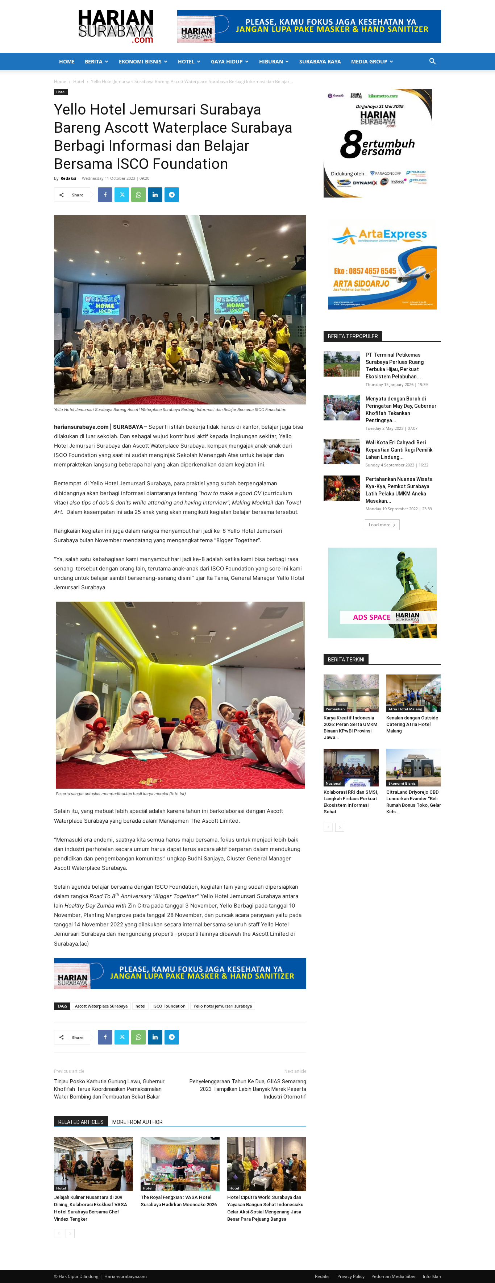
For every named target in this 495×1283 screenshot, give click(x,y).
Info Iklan (432, 1276)
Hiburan (271, 61)
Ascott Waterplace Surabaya (101, 1006)
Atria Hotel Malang (405, 708)
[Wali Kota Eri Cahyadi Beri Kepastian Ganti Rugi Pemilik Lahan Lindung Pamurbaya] (342, 451)
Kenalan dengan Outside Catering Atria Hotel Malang (412, 724)
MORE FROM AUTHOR (137, 1122)
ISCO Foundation (169, 1006)
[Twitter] (122, 194)
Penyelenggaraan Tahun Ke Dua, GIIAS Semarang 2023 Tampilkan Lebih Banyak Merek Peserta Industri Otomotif (248, 1089)
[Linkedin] (155, 194)
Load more (380, 525)
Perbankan (335, 708)
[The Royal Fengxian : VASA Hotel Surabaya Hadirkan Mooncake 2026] (180, 1164)
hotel (140, 1006)
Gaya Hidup (227, 61)
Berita (94, 61)
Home (67, 61)
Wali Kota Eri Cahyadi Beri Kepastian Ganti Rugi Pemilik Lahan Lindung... (399, 450)
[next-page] (70, 1233)
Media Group (369, 61)
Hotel (186, 61)
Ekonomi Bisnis (140, 61)
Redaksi (68, 178)
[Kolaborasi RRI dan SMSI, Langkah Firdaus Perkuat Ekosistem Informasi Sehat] (351, 767)
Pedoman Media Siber (393, 1276)
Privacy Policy (351, 1276)
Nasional (333, 783)
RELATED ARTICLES (81, 1122)
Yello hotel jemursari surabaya (223, 1006)
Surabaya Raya (320, 61)
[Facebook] (105, 194)
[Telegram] (172, 194)
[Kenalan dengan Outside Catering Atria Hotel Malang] (413, 693)
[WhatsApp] (138, 194)
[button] (432, 62)
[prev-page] (58, 1233)
